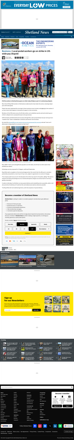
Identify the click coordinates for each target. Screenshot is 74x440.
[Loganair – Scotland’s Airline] (64, 165)
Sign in (70, 32)
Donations (54, 431)
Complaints (48, 431)
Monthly (22, 224)
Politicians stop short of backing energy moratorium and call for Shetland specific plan (48, 359)
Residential (42, 394)
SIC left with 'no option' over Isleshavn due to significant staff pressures (67, 344)
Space (15, 405)
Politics (15, 402)
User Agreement (25, 431)
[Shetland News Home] (37, 34)
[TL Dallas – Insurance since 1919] (64, 230)
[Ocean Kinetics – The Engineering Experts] (28, 44)
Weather (15, 412)
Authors (41, 413)
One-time (10, 224)
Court (2, 411)
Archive (42, 409)
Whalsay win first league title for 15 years (30, 348)
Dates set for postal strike (25, 266)
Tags (41, 411)
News (2, 392)
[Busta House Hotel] (64, 175)
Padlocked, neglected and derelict (11, 358)
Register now (57, 406)
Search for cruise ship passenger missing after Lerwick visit (12, 349)
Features (29, 395)
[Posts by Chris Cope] (3, 57)
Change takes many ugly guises (66, 358)
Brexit (2, 399)
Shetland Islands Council (32, 409)
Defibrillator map (44, 419)
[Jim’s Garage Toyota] (64, 219)
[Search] (71, 36)
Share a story (16, 431)
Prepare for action (41, 266)
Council (2, 409)
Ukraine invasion (17, 410)
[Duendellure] (64, 208)
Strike (15, 249)
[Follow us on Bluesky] (45, 426)
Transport (16, 409)
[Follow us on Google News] (68, 426)
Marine (15, 397)
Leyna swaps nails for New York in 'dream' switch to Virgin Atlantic (12, 354)
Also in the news (4, 394)
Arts (2, 397)
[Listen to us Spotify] (60, 426)
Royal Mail (11, 249)
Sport (15, 407)
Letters (15, 416)
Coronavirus (3, 407)
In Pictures (29, 396)
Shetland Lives (30, 401)
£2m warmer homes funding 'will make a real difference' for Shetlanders (29, 359)
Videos (41, 417)
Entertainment (4, 419)
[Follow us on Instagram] (40, 426)
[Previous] (71, 252)
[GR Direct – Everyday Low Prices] (37, 5)
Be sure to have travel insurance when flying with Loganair (30, 344)
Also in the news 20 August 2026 (48, 343)
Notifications (4, 433)
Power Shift (16, 404)
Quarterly (33, 224)
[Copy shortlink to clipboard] (22, 58)
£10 (32, 229)
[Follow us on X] (50, 426)
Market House (30, 412)
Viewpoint (16, 420)
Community (3, 404)
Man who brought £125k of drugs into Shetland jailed (12, 344)
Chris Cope (8, 57)
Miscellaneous (43, 401)
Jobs (28, 417)
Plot (41, 399)
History (15, 394)
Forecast (42, 405)
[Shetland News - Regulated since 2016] (6, 426)
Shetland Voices (30, 400)
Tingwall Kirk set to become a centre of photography (48, 349)
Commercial (30, 406)
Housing (15, 396)
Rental (41, 396)
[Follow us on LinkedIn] (55, 426)
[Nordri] (64, 197)
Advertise (9, 431)
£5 (16, 229)
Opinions (16, 415)
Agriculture (3, 396)
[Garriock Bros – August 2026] (64, 186)
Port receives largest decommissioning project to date (30, 353)
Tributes (28, 398)
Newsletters (42, 414)
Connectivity (3, 406)
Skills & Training (30, 420)
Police (15, 401)
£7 (24, 229)
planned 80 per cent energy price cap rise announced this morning (25, 122)
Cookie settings (69, 431)
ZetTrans (29, 414)
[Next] (72, 252)
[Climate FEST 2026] (64, 145)
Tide (41, 407)
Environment (3, 421)
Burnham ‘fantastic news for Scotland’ (48, 353)
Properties (42, 392)
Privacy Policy (33, 431)
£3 (8, 229)
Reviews (15, 418)
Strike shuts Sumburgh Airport (8, 266)
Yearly (45, 224)
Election (2, 414)
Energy (2, 417)
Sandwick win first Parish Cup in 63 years (67, 353)
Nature (15, 399)
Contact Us (3, 431)
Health (15, 392)
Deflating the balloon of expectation (67, 348)
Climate (2, 402)
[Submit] (71, 387)
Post (6, 249)
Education (3, 412)
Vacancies (29, 418)
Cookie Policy (41, 431)
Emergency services (5, 416)
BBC (28, 411)
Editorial (28, 392)
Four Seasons (30, 403)
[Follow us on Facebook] (35, 426)
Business (6, 51)
